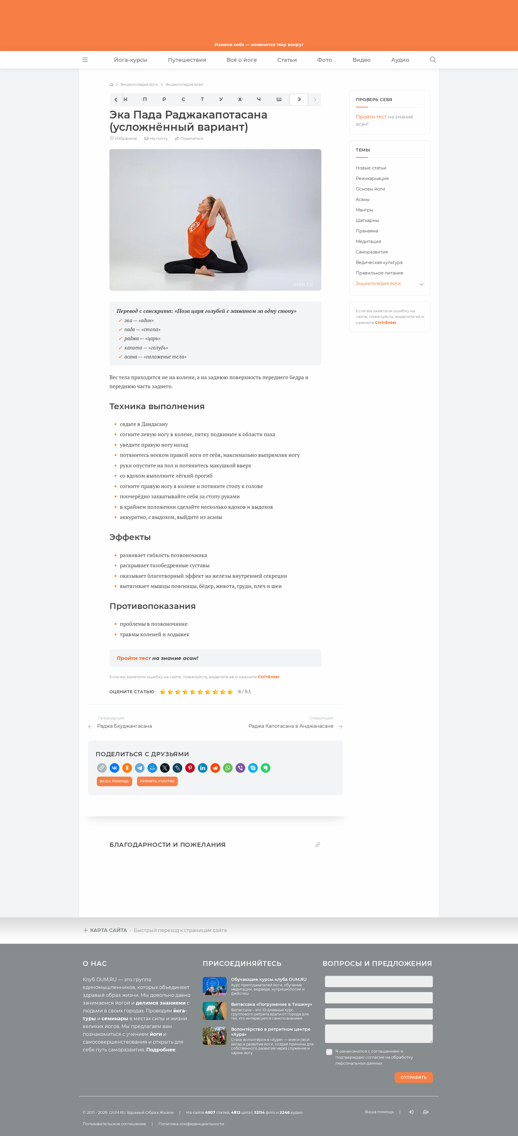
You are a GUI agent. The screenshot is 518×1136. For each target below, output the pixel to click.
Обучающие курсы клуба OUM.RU (269, 979)
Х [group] (240, 99)
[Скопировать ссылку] (102, 768)
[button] (116, 99)
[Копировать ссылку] (318, 844)
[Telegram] (139, 768)
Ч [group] (259, 99)
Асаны (363, 199)
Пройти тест (134, 658)
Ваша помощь (379, 1111)
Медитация (368, 241)
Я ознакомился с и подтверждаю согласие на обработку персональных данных (374, 1057)
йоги (156, 1034)
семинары (115, 1018)
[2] (170, 692)
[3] (178, 692)
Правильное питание (379, 273)
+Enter (268, 676)
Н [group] (125, 99)
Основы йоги (370, 189)
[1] (163, 692)
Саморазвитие (372, 252)
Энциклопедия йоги (378, 283)
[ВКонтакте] (114, 768)
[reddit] (215, 768)
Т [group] (202, 99)
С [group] (183, 99)
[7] (208, 692)
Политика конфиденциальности (191, 1123)
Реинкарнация (372, 178)
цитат (241, 1112)
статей (217, 1112)
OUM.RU (117, 1112)
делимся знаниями (161, 1003)
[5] (193, 692)
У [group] (221, 99)
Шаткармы (367, 220)
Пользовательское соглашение (114, 1123)
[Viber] (240, 768)
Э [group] (299, 99)
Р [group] (164, 99)
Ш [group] (279, 99)
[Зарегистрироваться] (426, 1111)
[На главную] (111, 84)
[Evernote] (265, 768)
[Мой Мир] (152, 768)
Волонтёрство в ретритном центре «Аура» (271, 1032)
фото (264, 1112)
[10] (230, 692)
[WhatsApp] (228, 768)
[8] (215, 692)
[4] (185, 692)
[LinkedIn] (202, 768)
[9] (223, 692)
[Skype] (253, 768)
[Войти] (411, 1111)
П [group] (145, 99)
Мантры (364, 210)
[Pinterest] (190, 768)
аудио (291, 1112)
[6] (200, 692)
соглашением (385, 1051)
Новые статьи (371, 168)
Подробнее (160, 1050)
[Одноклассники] (127, 768)
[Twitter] (165, 768)
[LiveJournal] (177, 768)
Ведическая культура (379, 262)
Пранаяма (367, 231)
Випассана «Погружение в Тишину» (271, 1004)
